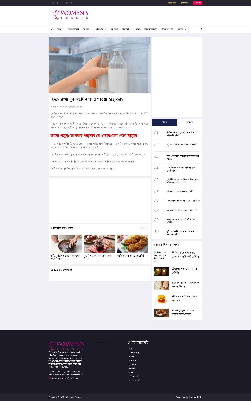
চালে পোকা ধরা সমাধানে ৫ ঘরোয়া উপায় (183, 200)
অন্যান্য (180, 29)
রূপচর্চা (86, 29)
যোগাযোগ (184, 3)
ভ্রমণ (138, 29)
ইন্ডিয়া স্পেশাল (167, 29)
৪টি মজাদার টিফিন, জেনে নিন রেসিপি (182, 210)
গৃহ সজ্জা (114, 29)
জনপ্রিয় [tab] (190, 122)
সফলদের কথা (134, 380)
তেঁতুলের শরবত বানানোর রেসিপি (180, 191)
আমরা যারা (172, 3)
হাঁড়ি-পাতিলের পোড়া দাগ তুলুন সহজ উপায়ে (65, 257)
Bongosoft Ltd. (195, 397)
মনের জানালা (73, 29)
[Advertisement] (149, 15)
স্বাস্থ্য (59, 29)
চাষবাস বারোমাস (150, 29)
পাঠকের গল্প (134, 376)
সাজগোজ (100, 29)
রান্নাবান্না (125, 29)
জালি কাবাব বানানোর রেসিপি (131, 256)
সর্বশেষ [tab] (164, 122)
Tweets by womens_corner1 (101, 342)
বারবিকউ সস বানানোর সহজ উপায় (97, 257)
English (198, 3)
